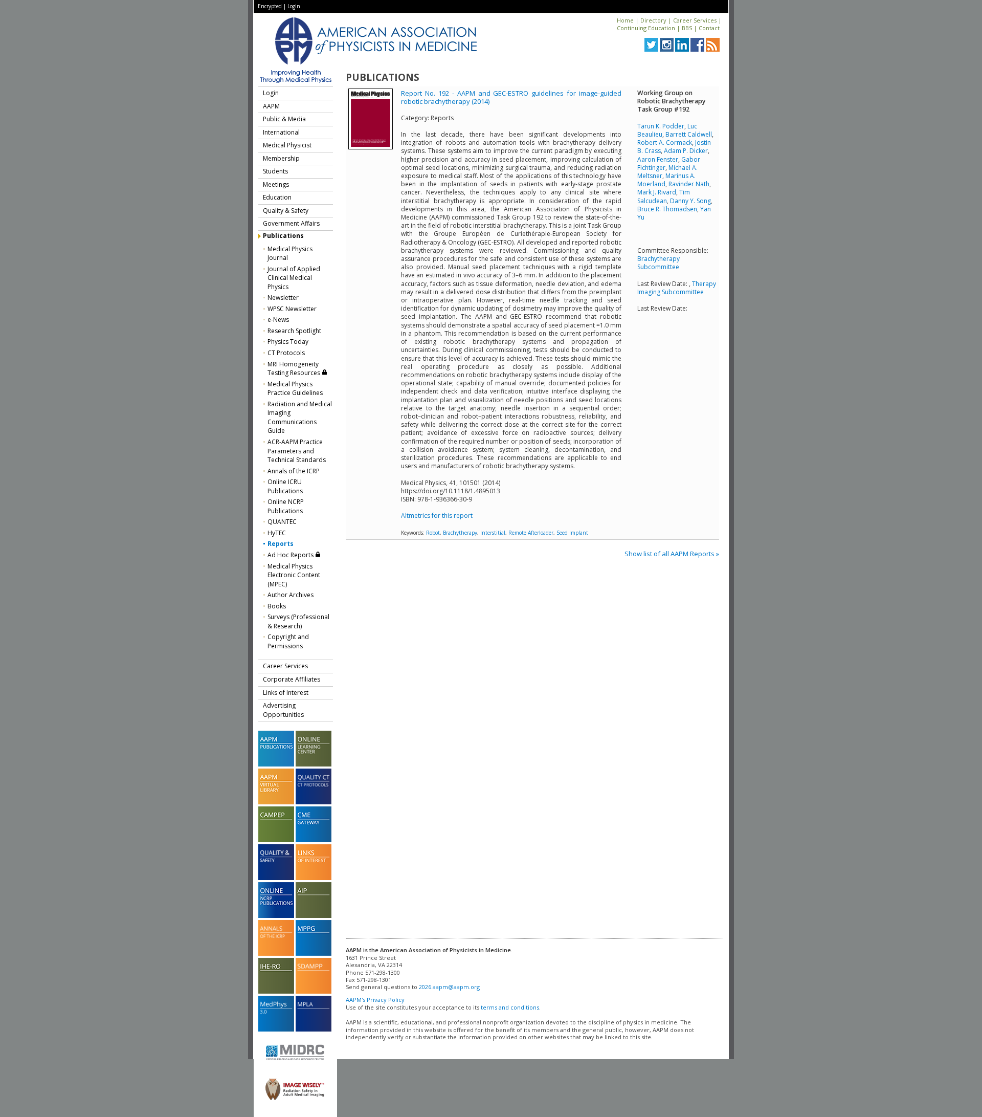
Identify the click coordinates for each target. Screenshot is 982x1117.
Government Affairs (291, 223)
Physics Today (287, 341)
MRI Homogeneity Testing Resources (294, 369)
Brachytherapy (460, 532)
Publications (283, 235)
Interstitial (492, 532)
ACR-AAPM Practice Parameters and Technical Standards (296, 450)
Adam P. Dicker (686, 150)
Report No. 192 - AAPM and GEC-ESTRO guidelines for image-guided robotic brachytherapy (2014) (511, 97)
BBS (687, 28)
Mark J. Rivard (656, 192)
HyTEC (276, 533)
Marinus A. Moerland (666, 179)
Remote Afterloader (530, 532)
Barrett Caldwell (688, 134)
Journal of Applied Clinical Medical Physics (293, 278)
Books (276, 606)
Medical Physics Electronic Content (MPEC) (293, 575)
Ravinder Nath (688, 184)
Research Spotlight (294, 330)
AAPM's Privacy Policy (375, 999)
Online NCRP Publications (285, 506)
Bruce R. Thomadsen (667, 209)
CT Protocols (286, 352)
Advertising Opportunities (283, 710)
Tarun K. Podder (660, 126)
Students (275, 171)
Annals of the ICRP (293, 471)
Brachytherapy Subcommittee (658, 262)
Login (293, 6)
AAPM (271, 106)
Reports (280, 543)
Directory (653, 20)
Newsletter (283, 297)
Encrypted (270, 6)
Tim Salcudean (663, 196)
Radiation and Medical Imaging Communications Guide (299, 417)
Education (277, 197)
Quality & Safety (285, 210)
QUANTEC (282, 521)
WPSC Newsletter (292, 308)
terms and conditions (510, 1007)
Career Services (695, 20)
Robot (433, 532)
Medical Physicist (287, 145)
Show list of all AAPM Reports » (671, 553)
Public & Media (284, 119)
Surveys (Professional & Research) (298, 621)
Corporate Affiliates (291, 679)
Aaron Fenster (657, 159)
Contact (709, 28)
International (281, 132)
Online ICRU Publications (285, 486)
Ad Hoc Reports (291, 555)
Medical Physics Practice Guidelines (295, 389)
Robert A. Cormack (664, 142)
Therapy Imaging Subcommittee (676, 287)
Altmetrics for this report (437, 515)
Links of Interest (285, 692)
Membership (281, 158)
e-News (278, 319)
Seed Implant (572, 532)
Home (625, 20)
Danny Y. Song (690, 200)
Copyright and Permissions (288, 641)
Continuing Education (646, 28)
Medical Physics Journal (290, 253)
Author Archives (290, 594)
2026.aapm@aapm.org (449, 987)
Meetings (276, 184)
